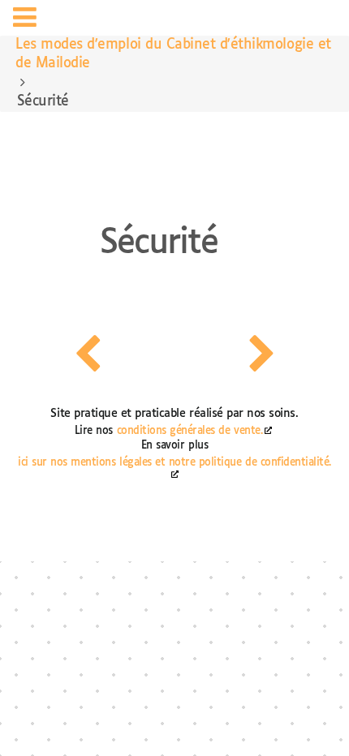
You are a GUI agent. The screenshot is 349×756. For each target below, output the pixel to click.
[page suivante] (261, 353)
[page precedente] (87, 353)
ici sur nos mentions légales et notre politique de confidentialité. (174, 462)
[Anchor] (137, 185)
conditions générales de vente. (190, 431)
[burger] (25, 20)
